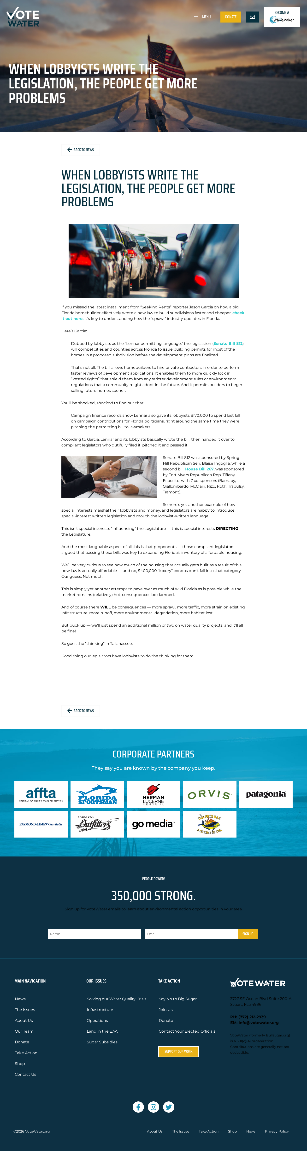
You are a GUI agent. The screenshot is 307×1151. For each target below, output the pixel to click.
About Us (24, 1020)
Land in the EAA (102, 1031)
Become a (282, 12)
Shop (20, 1063)
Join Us (166, 1009)
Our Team (24, 1031)
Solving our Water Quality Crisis (116, 999)
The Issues (25, 1009)
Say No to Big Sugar (178, 999)
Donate (230, 17)
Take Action (26, 1053)
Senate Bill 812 (227, 343)
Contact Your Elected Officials (187, 1031)
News (20, 999)
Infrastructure (100, 1009)
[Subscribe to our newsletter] (252, 17)
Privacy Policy (277, 1131)
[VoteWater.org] (23, 16)
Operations (97, 1020)
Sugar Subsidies (102, 1042)
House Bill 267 (199, 469)
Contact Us (25, 1074)
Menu (206, 17)
